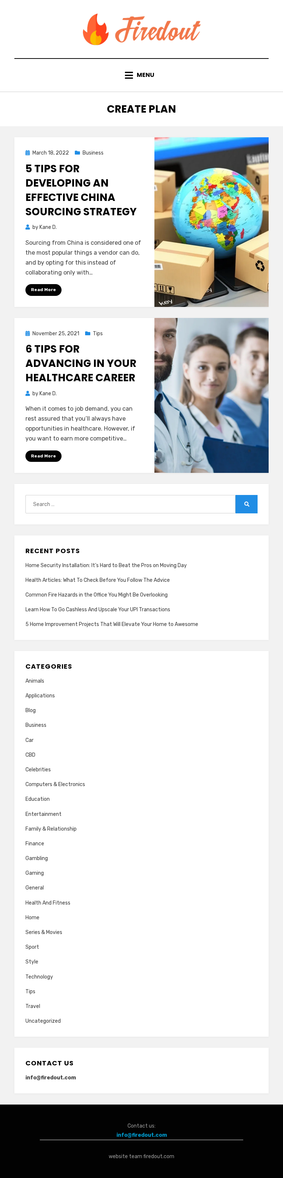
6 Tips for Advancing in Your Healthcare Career (80, 363)
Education (37, 799)
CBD (30, 755)
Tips (98, 333)
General (34, 888)
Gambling (36, 858)
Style (31, 962)
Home (32, 918)
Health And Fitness (47, 903)
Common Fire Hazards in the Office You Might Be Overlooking (96, 595)
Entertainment (43, 814)
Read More (43, 289)
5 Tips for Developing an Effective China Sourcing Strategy (81, 190)
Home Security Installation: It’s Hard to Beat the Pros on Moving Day (106, 565)
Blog (30, 710)
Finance (34, 844)
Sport (32, 947)
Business (93, 153)
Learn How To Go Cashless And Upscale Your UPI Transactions (97, 609)
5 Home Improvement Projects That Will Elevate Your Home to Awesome (111, 624)
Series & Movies (43, 932)
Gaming (34, 873)
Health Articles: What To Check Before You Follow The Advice (97, 580)
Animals (34, 681)
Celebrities (38, 770)
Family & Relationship (51, 829)
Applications (40, 696)
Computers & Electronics (55, 784)
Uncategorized (43, 1021)
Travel (32, 1006)
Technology (39, 977)
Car (29, 740)
